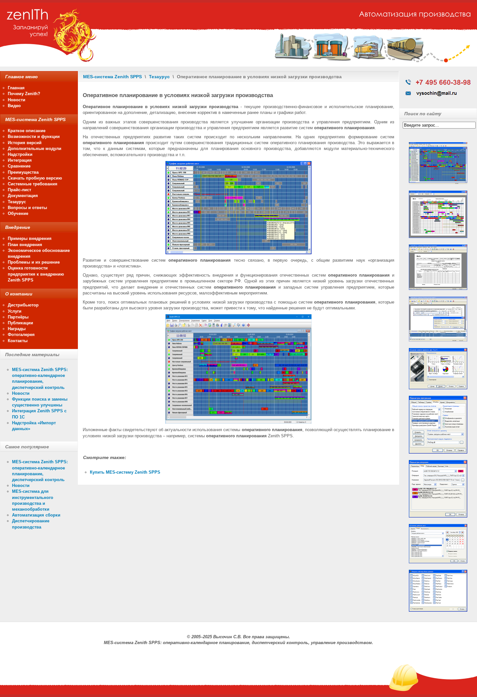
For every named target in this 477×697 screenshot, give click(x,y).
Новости (21, 393)
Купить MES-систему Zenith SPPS (125, 472)
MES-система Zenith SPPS (112, 76)
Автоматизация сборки (36, 515)
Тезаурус (159, 76)
